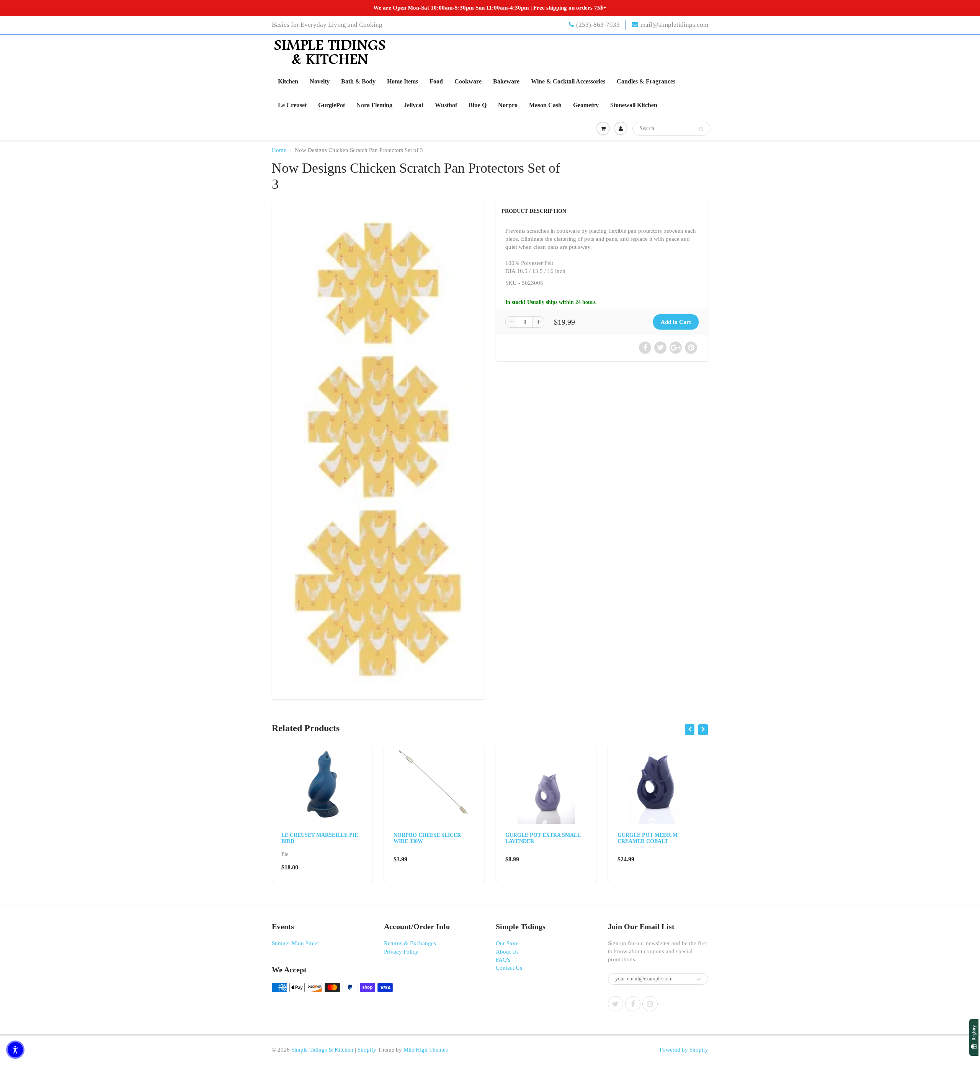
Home (279, 150)
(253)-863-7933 (598, 24)
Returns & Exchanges (410, 943)
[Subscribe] (698, 979)
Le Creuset (292, 105)
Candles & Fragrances (646, 81)
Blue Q (478, 105)
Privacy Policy (401, 952)
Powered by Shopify (684, 1050)
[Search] (701, 129)
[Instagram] (650, 1003)
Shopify (367, 1050)
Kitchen (288, 81)
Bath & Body (358, 81)
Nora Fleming (374, 105)
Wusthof (446, 105)
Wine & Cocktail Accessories (568, 81)
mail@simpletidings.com (674, 24)
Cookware (468, 81)
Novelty (320, 81)
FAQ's (503, 960)
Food (436, 81)
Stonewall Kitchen (633, 105)
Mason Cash (545, 105)
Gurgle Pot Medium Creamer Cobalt (647, 838)
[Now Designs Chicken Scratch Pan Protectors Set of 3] (378, 449)
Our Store (507, 943)
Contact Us (509, 968)
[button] (15, 1049)
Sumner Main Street (295, 943)
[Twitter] (615, 1003)
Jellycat (413, 105)
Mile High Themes (425, 1050)
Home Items (402, 81)
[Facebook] (632, 1003)
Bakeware (506, 81)
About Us (507, 952)
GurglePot (331, 105)
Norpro (508, 105)
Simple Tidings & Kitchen (322, 1050)
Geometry (586, 105)
